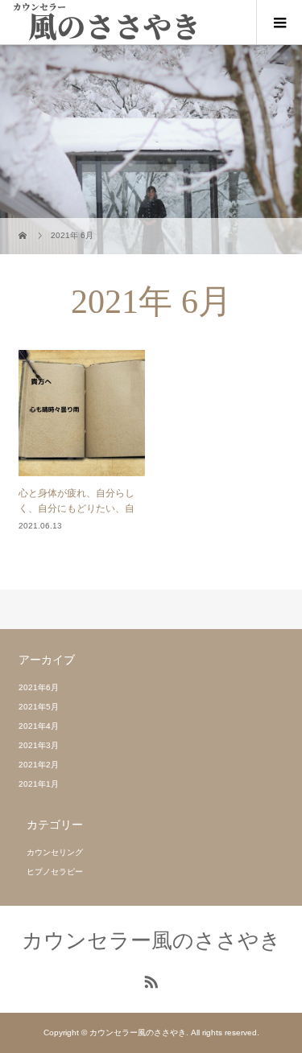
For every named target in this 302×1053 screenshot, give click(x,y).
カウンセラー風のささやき (151, 940)
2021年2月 (39, 764)
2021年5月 (39, 706)
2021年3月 (39, 745)
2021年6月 (39, 687)
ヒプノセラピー (55, 871)
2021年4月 (39, 726)
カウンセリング (55, 852)
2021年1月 (39, 783)
